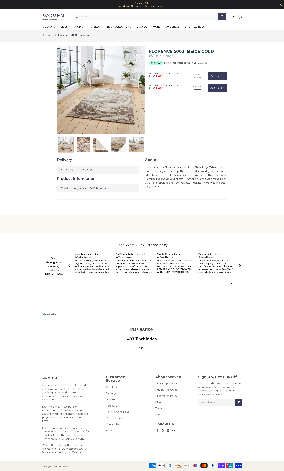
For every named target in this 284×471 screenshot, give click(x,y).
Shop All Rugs (195, 26)
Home (50, 35)
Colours (49, 26)
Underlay (172, 26)
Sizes (64, 26)
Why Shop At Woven (167, 383)
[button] (69, 265)
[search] (148, 16)
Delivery (111, 393)
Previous (59, 92)
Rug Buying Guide (166, 389)
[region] (142, 4)
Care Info (111, 387)
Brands (142, 26)
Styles (95, 26)
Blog (158, 402)
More (156, 26)
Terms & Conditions (117, 412)
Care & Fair (112, 405)
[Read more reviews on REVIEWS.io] (54, 274)
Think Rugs (163, 56)
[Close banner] (281, 5)
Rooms (78, 26)
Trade (158, 408)
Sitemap (160, 414)
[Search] (222, 16)
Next (143, 92)
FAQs (109, 430)
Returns (111, 399)
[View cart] (240, 17)
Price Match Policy (166, 396)
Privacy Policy (114, 418)
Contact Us (112, 424)
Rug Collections (119, 26)
